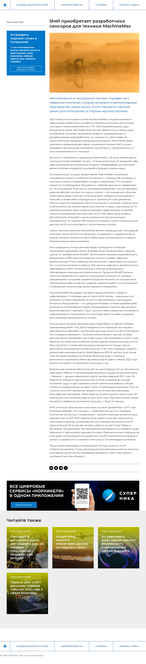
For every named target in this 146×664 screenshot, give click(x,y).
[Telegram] (61, 468)
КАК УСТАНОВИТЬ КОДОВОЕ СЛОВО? (26, 69)
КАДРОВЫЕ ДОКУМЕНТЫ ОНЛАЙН (32, 5)
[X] (66, 468)
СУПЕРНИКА (101, 5)
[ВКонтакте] (51, 468)
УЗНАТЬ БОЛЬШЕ (24, 505)
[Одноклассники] (56, 468)
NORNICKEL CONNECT (129, 5)
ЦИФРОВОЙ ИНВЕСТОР (72, 5)
